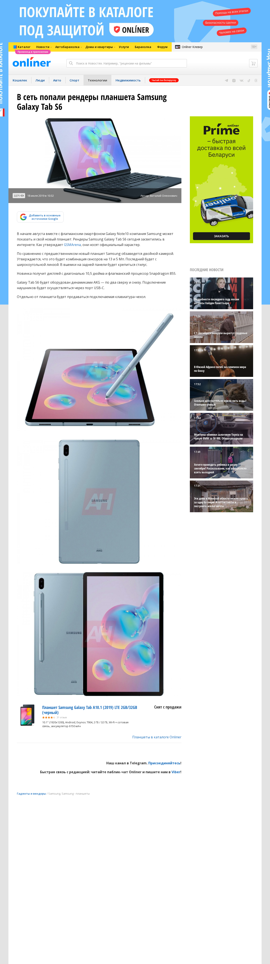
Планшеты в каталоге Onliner (156, 737)
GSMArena (72, 244)
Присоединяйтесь (164, 763)
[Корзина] (253, 63)
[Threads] (256, 80)
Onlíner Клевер (192, 47)
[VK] (242, 80)
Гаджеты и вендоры (31, 793)
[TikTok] (249, 80)
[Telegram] (226, 80)
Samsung (54, 793)
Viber (175, 772)
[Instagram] (234, 80)
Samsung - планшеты (76, 793)
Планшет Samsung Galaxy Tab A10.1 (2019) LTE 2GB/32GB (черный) (89, 709)
